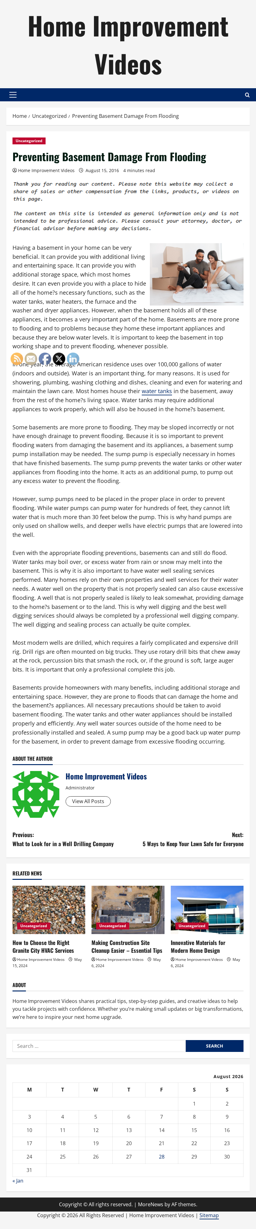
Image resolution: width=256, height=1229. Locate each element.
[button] (13, 94)
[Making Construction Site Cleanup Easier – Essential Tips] (127, 910)
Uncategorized (29, 140)
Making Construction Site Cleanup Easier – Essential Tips (126, 946)
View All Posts (88, 801)
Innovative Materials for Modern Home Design (198, 946)
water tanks (157, 391)
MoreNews (150, 1204)
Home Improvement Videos (128, 44)
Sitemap (209, 1215)
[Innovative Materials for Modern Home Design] (207, 910)
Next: (193, 839)
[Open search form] (247, 95)
